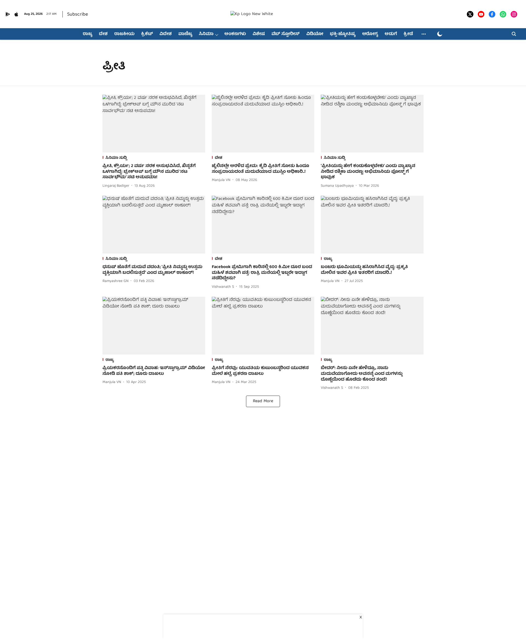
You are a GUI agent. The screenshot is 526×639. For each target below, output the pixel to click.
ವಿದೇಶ (165, 34)
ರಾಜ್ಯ (87, 34)
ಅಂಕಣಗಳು (235, 34)
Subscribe (77, 14)
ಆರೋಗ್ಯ (370, 34)
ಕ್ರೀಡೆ (408, 34)
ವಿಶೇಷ (259, 34)
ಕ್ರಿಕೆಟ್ (147, 34)
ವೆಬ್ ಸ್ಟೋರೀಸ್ (285, 34)
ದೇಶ (103, 34)
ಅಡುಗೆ (391, 34)
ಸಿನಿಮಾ (206, 34)
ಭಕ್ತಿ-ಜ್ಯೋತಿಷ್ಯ (343, 34)
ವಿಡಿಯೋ (314, 34)
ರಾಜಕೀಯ (124, 34)
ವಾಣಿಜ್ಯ (185, 34)
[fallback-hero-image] (153, 123)
